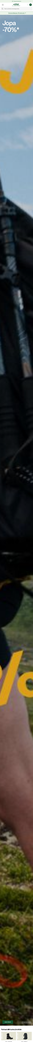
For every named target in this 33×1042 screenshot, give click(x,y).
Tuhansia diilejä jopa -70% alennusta (16, 13)
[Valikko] (2, 4)
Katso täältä (8, 1022)
